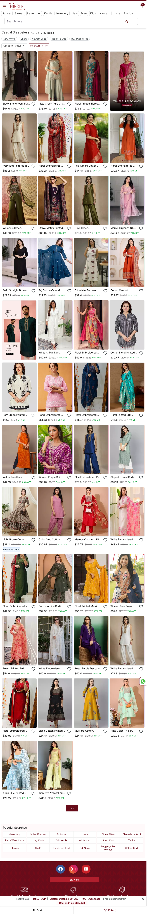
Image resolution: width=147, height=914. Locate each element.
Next (72, 808)
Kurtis (48, 13)
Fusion (128, 13)
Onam (24, 38)
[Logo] (17, 6)
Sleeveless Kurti (132, 834)
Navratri (104, 13)
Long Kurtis (38, 840)
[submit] (127, 21)
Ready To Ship (58, 38)
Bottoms (61, 834)
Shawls (15, 848)
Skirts (38, 848)
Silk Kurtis (61, 840)
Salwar (6, 13)
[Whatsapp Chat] (142, 681)
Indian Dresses (38, 834)
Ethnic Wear (108, 834)
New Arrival (9, 38)
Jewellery (62, 13)
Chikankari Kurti (61, 848)
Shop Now (22, 94)
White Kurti (85, 840)
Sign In (74, 879)
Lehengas (34, 13)
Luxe (117, 13)
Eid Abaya (84, 848)
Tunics (131, 840)
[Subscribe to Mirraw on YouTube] (86, 869)
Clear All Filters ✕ (39, 46)
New (75, 13)
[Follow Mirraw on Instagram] (73, 869)
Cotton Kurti (131, 848)
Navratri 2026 (39, 38)
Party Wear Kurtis (14, 840)
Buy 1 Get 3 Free (79, 38)
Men (84, 13)
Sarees (19, 13)
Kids (93, 13)
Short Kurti (108, 840)
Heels (85, 834)
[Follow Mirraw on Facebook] (60, 869)
